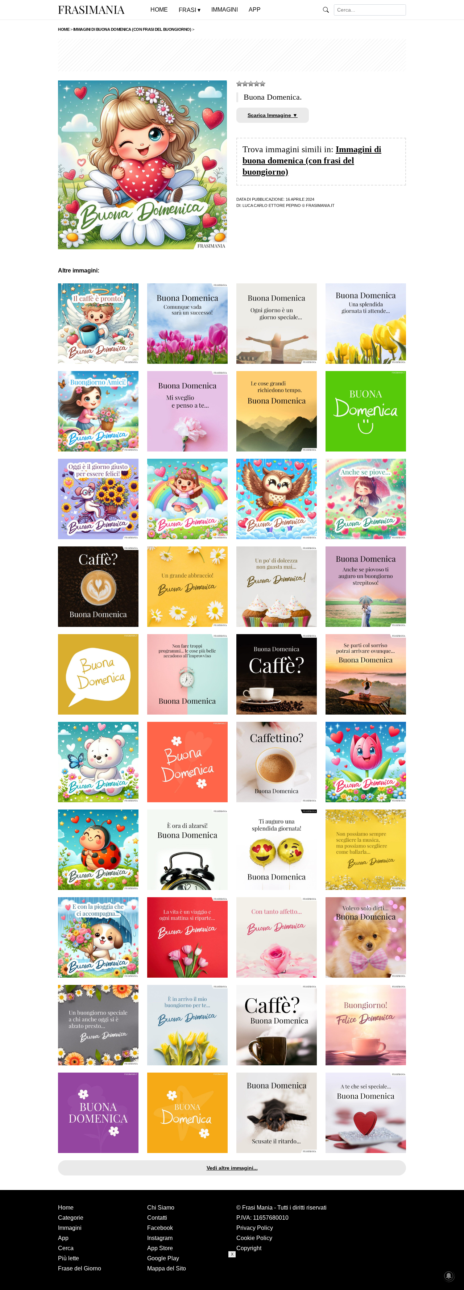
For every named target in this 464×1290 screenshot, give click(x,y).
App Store (160, 1248)
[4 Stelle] (257, 84)
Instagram (160, 1238)
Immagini (70, 1228)
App (63, 1238)
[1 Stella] (239, 84)
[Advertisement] (232, 55)
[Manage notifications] (449, 1276)
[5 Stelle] (262, 84)
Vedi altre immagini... (232, 1168)
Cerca (66, 1248)
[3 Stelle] (251, 84)
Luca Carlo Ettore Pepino (272, 205)
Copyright (248, 1248)
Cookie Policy (254, 1238)
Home (66, 1207)
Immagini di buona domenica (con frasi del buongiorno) (312, 160)
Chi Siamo (160, 1207)
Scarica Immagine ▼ (273, 115)
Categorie (70, 1218)
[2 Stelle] (245, 84)
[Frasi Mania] (91, 9)
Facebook (160, 1228)
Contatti (157, 1218)
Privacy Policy (254, 1228)
